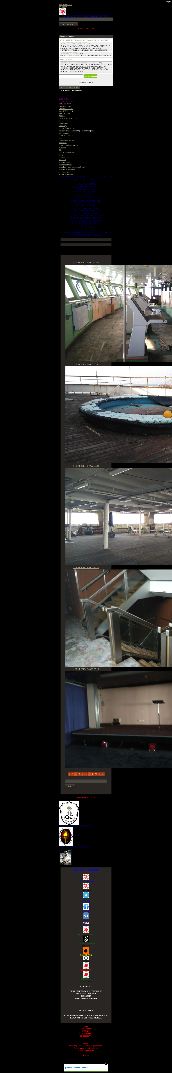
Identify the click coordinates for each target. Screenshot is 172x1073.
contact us (63, 143)
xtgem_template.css (66, 174)
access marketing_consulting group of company (76, 131)
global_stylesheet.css (67, 152)
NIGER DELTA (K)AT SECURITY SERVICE (75, 826)
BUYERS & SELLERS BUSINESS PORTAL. (80, 63)
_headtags (63, 126)
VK (86, 920)
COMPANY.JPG (65, 106)
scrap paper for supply (67, 169)
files (60, 150)
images (61, 155)
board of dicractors (66, 135)
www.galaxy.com (65, 172)
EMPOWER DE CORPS (86, 943)
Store (61, 121)
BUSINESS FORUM (71, 53)
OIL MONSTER (86, 955)
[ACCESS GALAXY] (65, 856)
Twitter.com (63, 123)
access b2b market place (68, 128)
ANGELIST (86, 946)
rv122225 (62, 160)
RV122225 (63, 7)
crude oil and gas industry (68, 145)
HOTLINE (63, 87)
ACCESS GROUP (86, 970)
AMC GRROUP (65, 104)
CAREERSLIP (86, 890)
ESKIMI (86, 925)
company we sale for (66, 140)
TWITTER (86, 902)
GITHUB (86, 961)
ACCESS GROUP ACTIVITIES (75, 43)
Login (64, 36)
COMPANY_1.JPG (66, 109)
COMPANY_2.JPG (66, 111)
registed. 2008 (64, 157)
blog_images (64, 133)
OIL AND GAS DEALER (68, 118)
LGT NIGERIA (86, 979)
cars (60, 138)
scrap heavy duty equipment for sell (72, 167)
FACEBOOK (86, 911)
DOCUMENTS (64, 114)
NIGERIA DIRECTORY (86, 934)
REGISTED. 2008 (65, 5)
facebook (62, 148)
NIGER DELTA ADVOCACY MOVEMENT (74, 847)
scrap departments (65, 165)
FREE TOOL (74, 87)
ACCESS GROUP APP (86, 881)
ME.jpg (62, 116)
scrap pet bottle (64, 162)
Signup (71, 36)
